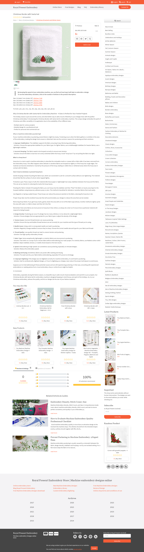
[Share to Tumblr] (90, 39)
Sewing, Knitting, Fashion (113, 293)
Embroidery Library (60, 488)
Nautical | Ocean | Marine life (114, 237)
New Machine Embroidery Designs (65, 486)
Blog (79, 7)
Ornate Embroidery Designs (113, 253)
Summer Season (110, 52)
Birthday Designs (110, 86)
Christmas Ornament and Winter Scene (48, 20)
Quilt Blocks (109, 271)
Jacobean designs (110, 212)
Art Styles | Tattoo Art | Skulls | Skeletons (114, 71)
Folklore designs (110, 180)
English (115, 2)
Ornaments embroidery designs (115, 246)
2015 (32, 520)
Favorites (27, 2)
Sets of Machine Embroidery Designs (116, 289)
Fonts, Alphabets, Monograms (114, 176)
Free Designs (69, 7)
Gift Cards (108, 190)
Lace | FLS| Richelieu (111, 223)
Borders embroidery (111, 110)
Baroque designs (110, 90)
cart (129, 2)
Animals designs (110, 55)
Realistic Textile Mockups (113, 307)
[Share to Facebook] (81, 39)
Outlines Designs (110, 261)
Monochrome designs (112, 230)
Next (96, 26)
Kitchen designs (110, 215)
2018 (32, 516)
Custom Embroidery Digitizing (63, 491)
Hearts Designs (109, 205)
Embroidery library (97, 7)
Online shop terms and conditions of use (107, 491)
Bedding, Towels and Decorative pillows (115, 98)
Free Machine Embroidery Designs (105, 486)
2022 (112, 507)
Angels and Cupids (111, 59)
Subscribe (117, 417)
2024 (32, 507)
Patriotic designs (110, 264)
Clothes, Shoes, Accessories (113, 148)
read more (54, 413)
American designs (110, 82)
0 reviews (23, 381)
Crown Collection (110, 158)
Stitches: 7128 (38, 98)
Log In (18, 2)
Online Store (57, 7)
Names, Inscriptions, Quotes (114, 233)
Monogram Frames (111, 187)
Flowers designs (110, 173)
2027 (32, 502)
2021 (32, 511)
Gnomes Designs (110, 194)
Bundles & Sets (110, 34)
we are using (77, 549)
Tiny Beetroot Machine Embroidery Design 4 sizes (23, 350)
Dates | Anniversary (111, 124)
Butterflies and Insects (112, 117)
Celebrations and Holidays (113, 37)
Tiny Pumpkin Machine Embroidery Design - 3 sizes (45, 350)
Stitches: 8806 (38, 103)
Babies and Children (111, 103)
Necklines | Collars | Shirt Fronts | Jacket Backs (115, 242)
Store (15, 20)
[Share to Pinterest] (77, 39)
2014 (72, 520)
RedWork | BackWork (111, 275)
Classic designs (109, 144)
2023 (72, 507)
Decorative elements (111, 137)
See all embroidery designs (113, 286)
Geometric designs (111, 198)
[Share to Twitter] (86, 39)
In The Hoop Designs (111, 208)
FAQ (85, 7)
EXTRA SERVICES (110, 41)
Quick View (23, 297)
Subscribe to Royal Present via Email (114, 533)
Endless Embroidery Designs (114, 165)
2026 (72, 502)
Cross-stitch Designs (111, 155)
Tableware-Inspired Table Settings (116, 219)
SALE (106, 282)
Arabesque (108, 62)
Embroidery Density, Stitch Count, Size (68, 402)
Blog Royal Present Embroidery (24, 488)
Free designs (109, 183)
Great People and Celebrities (114, 201)
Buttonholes (109, 120)
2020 (72, 511)
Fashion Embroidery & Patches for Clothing (115, 132)
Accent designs (109, 79)
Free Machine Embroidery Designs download (29, 491)
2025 (112, 502)
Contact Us (124, 7)
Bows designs (109, 113)
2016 (112, 516)
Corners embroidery (111, 162)
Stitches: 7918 (38, 100)
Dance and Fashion (111, 128)
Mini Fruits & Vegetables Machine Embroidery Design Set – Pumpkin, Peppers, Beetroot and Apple (91, 352)
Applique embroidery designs (114, 75)
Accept (94, 548)
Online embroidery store (22, 486)
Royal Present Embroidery (25, 7)
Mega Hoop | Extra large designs (115, 226)
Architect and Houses (111, 66)
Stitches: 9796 (38, 105)
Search (118, 21)
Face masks (108, 169)
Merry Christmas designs (26, 20)
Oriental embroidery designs (114, 250)
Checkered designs (111, 140)
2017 (72, 516)
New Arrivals (109, 27)
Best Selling (108, 30)
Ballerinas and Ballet (111, 93)
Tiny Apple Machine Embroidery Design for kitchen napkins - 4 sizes (68, 350)
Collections (108, 151)
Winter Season (109, 45)
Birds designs (109, 106)
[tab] (23, 368)
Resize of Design (99, 488)
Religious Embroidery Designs (114, 278)
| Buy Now (23, 321)
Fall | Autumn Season (111, 48)
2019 (112, 511)
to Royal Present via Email (112, 408)
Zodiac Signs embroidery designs (115, 303)
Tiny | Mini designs (110, 300)
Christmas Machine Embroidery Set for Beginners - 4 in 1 (46, 308)
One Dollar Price (110, 257)
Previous (79, 26)
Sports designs (109, 296)
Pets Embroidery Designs (113, 268)
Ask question (27, 17)
